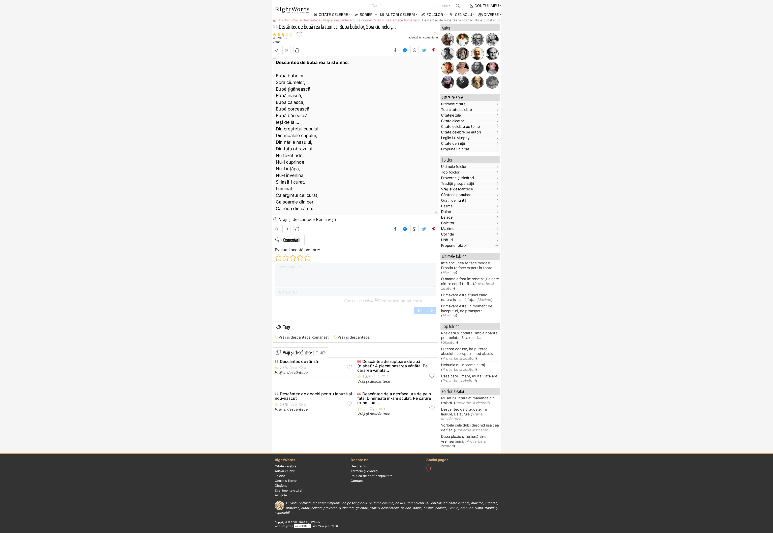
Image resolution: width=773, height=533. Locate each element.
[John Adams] (477, 82)
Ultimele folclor (454, 166)
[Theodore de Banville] (462, 82)
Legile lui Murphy (455, 138)
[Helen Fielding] (462, 68)
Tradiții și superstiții (457, 183)
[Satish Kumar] (477, 54)
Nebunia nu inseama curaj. (463, 365)
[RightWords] (275, 20)
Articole (281, 495)
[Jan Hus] (448, 54)
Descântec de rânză (299, 361)
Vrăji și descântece (353, 337)
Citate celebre (285, 466)
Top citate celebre (456, 109)
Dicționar (282, 485)
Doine (446, 212)
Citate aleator (452, 121)
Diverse (491, 14)
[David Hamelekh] (462, 54)
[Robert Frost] (477, 39)
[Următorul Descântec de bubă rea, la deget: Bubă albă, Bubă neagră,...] (286, 50)
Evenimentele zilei (288, 490)
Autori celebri (399, 14)
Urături (447, 240)
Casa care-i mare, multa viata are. (469, 376)
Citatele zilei (451, 115)
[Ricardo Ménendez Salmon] (462, 39)
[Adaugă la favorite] (299, 34)
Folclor (434, 14)
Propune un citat (455, 149)
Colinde (447, 234)
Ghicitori (448, 223)
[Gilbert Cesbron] (477, 68)
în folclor (441, 6)
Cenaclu (463, 14)
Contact (357, 481)
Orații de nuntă (453, 200)
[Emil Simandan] (448, 68)
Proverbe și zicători (457, 178)
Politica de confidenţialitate (372, 476)
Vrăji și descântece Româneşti (304, 337)
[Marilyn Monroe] (492, 39)
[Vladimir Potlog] (492, 68)
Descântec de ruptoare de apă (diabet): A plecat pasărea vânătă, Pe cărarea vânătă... (392, 366)
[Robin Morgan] (448, 82)
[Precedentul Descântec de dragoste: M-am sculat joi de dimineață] (277, 50)
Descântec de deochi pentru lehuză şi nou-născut (313, 396)
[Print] (297, 50)
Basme (447, 206)
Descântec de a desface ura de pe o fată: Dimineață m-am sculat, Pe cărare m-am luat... (394, 398)
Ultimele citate (453, 104)
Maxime (447, 228)
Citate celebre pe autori (461, 132)
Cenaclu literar (286, 481)
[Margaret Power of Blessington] (492, 82)
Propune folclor (454, 245)
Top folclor (450, 172)
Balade (447, 217)
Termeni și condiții (364, 471)
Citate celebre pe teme (460, 126)
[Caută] (458, 6)
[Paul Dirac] (492, 54)
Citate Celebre (333, 14)
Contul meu (486, 6)
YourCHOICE (302, 526)
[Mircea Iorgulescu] (448, 39)
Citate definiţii (453, 143)
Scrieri (366, 14)
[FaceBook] (430, 468)
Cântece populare (456, 195)
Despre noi (359, 466)
